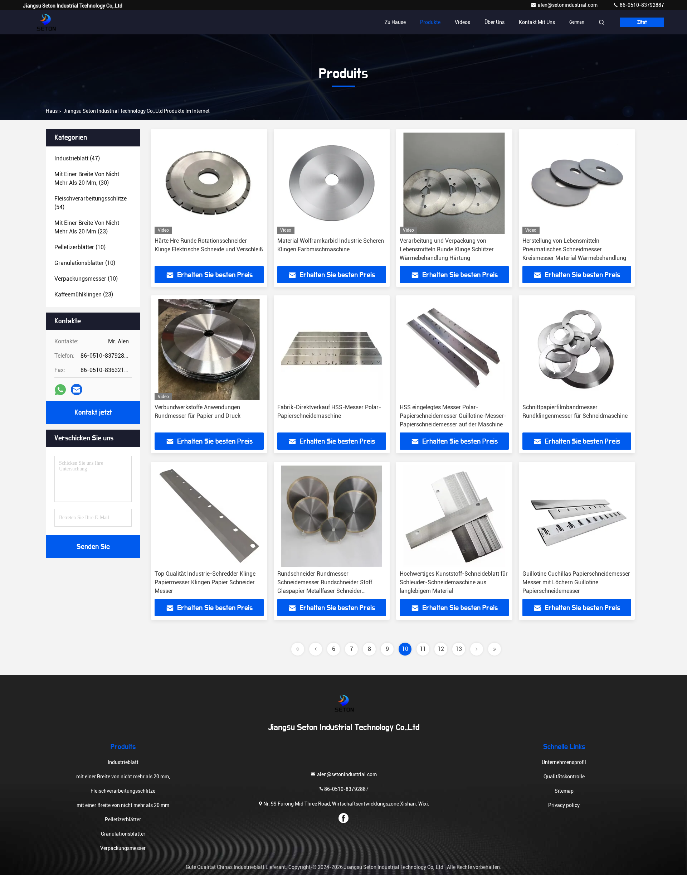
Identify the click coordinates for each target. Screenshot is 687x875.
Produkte (430, 22)
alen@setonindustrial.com (568, 5)
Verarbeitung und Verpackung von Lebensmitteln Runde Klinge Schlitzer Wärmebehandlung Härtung (447, 249)
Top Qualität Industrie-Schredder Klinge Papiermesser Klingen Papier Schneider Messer (205, 582)
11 (423, 649)
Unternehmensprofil (564, 762)
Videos (462, 22)
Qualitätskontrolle (564, 776)
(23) (86, 227)
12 (441, 649)
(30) (86, 178)
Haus (52, 111)
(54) (90, 203)
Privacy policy (564, 805)
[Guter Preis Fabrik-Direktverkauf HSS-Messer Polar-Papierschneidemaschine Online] (331, 349)
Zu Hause (395, 22)
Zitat (642, 22)
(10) (80, 247)
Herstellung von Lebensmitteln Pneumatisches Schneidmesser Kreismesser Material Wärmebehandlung (574, 249)
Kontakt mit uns (537, 22)
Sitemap (564, 791)
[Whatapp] (60, 389)
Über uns (494, 22)
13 (458, 649)
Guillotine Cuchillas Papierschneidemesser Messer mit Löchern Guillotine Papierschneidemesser (576, 582)
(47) (77, 158)
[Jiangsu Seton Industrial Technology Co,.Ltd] (45, 22)
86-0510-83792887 (641, 5)
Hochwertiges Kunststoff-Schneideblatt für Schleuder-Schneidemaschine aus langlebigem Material (454, 582)
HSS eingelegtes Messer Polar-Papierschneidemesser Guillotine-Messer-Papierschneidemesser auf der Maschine (453, 416)
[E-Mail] (76, 389)
